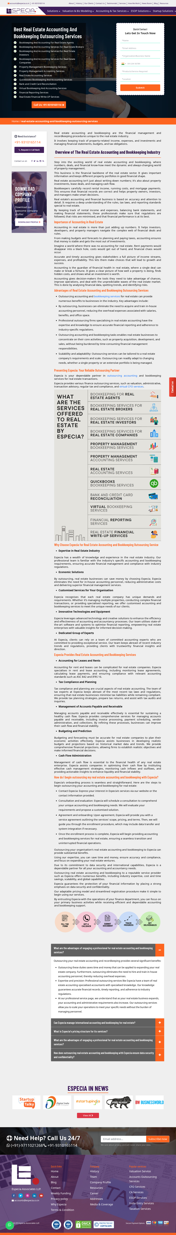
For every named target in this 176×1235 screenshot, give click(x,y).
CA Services (136, 1192)
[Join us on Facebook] (14, 1195)
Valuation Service (140, 1171)
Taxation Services (140, 1209)
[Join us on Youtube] (41, 1195)
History (79, 3)
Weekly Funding (61, 1193)
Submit (140, 87)
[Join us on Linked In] (34, 1195)
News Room (147, 3)
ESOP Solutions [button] (140, 11)
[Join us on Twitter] (21, 1195)
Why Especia (58, 1204)
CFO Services (137, 1187)
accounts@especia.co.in (19, 3)
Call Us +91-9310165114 (47, 104)
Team (93, 1177)
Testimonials (112, 3)
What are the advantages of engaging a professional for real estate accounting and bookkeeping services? (103, 950)
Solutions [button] (52, 11)
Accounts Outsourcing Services (143, 1179)
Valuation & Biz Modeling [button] (77, 11)
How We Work (134, 3)
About (71, 3)
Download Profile (28, 222)
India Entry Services (141, 1203)
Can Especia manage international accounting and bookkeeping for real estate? (94, 1022)
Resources (164, 3)
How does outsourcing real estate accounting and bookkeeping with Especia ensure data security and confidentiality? (104, 1055)
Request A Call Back (30, 149)
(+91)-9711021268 (26, 1145)
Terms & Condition (62, 1210)
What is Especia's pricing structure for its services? (81, 1031)
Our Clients (88, 3)
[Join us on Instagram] (27, 1195)
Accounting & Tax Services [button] (111, 11)
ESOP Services (138, 1198)
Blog (156, 3)
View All (87, 1115)
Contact (56, 1188)
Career (94, 1193)
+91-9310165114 (38, 3)
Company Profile (100, 1182)
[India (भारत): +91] (123, 63)
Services (122, 3)
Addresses (96, 1199)
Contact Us (100, 3)
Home (15, 121)
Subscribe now (157, 1139)
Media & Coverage (101, 1204)
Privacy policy (59, 1199)
